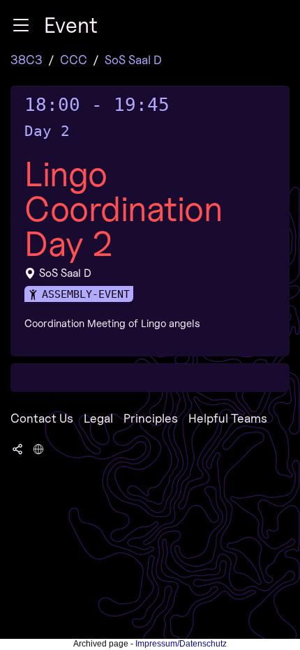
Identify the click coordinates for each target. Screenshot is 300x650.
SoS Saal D (133, 59)
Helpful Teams (227, 418)
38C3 (26, 59)
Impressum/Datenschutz (181, 644)
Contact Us (41, 418)
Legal (98, 418)
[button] (21, 25)
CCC (73, 59)
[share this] (17, 448)
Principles (150, 418)
